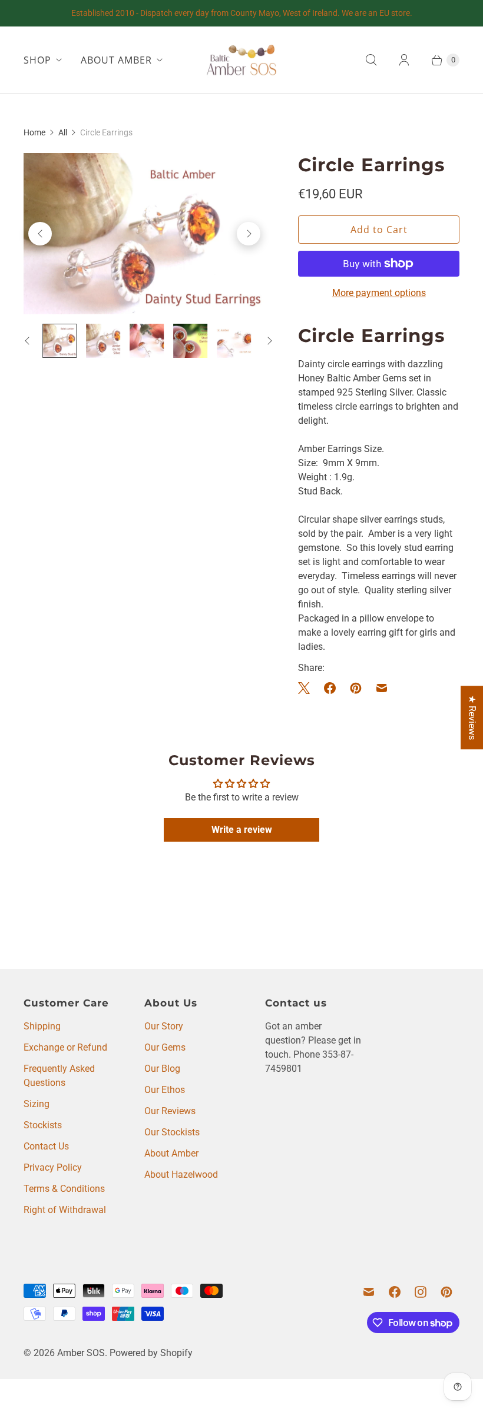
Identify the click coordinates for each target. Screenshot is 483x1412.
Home (34, 132)
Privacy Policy (53, 1167)
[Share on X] (307, 688)
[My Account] (404, 60)
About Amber (171, 1153)
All (62, 132)
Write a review (241, 829)
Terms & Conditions (64, 1188)
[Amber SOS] (241, 60)
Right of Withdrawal (65, 1209)
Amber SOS (81, 1352)
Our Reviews (170, 1111)
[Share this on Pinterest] (356, 688)
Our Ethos (164, 1089)
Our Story (163, 1026)
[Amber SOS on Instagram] (421, 1292)
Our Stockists (172, 1132)
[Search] (371, 60)
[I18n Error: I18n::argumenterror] (59, 341)
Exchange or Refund (65, 1047)
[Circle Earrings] (144, 233)
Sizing (36, 1103)
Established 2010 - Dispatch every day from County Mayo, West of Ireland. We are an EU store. (241, 13)
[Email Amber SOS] (369, 1292)
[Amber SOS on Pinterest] (446, 1292)
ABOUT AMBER (116, 60)
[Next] (248, 233)
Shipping (42, 1026)
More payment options (379, 292)
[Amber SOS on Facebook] (395, 1292)
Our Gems (165, 1047)
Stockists (43, 1125)
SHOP (37, 60)
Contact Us (46, 1146)
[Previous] (40, 233)
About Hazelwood (181, 1174)
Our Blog (162, 1068)
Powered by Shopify (151, 1352)
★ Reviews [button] (472, 717)
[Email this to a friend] (382, 688)
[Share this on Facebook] (330, 688)
